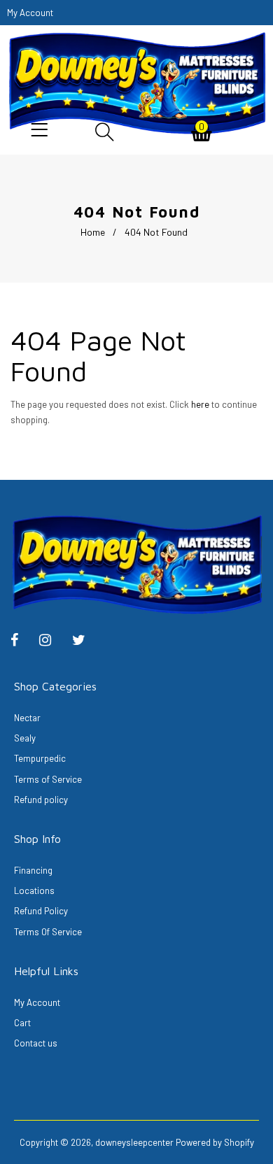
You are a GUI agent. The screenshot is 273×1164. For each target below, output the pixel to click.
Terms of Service (48, 779)
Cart (22, 1022)
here (200, 404)
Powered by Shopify (215, 1142)
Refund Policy (41, 910)
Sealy (25, 738)
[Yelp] (52, 641)
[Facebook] (21, 641)
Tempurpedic (40, 758)
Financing (33, 870)
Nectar (27, 717)
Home (92, 232)
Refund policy (41, 799)
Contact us (35, 1043)
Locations (34, 890)
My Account (37, 1002)
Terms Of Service (48, 931)
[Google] (85, 641)
